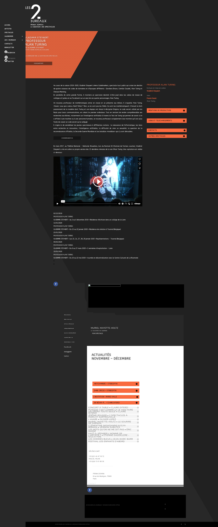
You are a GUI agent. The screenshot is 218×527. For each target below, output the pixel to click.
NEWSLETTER (9, 47)
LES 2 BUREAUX (10, 40)
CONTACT (92, 483)
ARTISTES (8, 29)
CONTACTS (8, 44)
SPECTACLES (9, 32)
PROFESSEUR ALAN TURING (63, 217)
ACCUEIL (7, 25)
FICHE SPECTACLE (97, 333)
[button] (97, 261)
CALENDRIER (9, 36)
